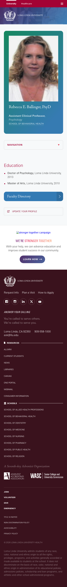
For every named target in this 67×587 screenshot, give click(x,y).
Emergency (10, 508)
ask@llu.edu (11, 335)
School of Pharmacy (15, 443)
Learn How (30, 259)
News (7, 363)
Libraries (8, 369)
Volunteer (9, 497)
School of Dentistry (15, 423)
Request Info (11, 292)
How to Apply (46, 292)
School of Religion (14, 456)
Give (6, 503)
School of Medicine (14, 429)
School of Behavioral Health (26, 123)
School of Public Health (17, 449)
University (11, 3)
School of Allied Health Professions (24, 409)
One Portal (10, 382)
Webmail (8, 389)
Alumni (8, 349)
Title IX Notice (10, 517)
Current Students (14, 356)
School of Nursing (14, 436)
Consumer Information (16, 396)
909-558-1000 (42, 331)
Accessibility (10, 528)
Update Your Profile (24, 211)
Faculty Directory (19, 196)
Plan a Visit (28, 292)
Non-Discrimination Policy (16, 522)
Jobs (6, 492)
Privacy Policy (11, 533)
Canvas (8, 376)
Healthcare (26, 3)
